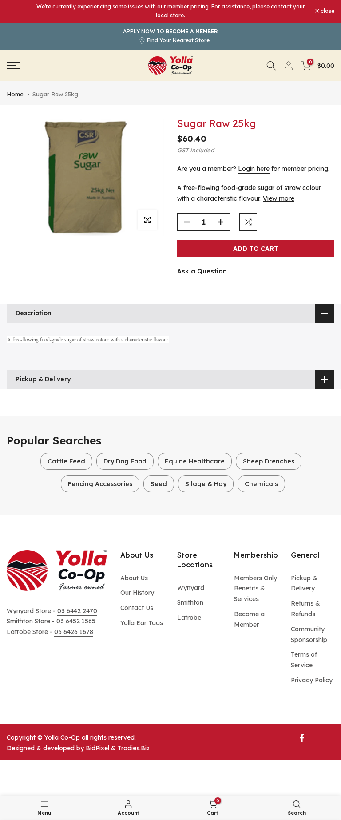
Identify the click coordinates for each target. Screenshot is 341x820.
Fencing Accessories (100, 484)
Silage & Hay (205, 484)
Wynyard (190, 588)
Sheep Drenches (268, 461)
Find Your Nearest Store (178, 40)
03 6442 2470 (77, 611)
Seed (159, 484)
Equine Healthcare (195, 461)
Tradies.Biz (134, 748)
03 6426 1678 (73, 632)
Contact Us (136, 608)
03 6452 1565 (75, 621)
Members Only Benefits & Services (255, 588)
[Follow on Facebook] (302, 738)
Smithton (190, 602)
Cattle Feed (66, 461)
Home (15, 94)
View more (278, 198)
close (18, 11)
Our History (137, 593)
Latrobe (189, 618)
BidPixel (97, 748)
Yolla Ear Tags (141, 623)
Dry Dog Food (125, 461)
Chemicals (261, 484)
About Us (134, 578)
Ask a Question (202, 271)
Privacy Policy (312, 680)
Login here (254, 169)
